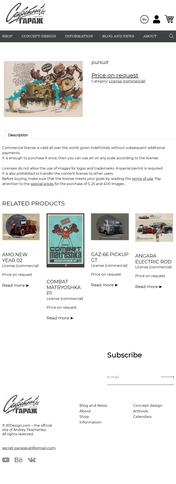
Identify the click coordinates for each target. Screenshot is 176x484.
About (85, 411)
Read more (13, 285)
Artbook (140, 411)
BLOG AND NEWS (118, 36)
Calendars (142, 416)
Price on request (114, 75)
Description (18, 135)
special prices (42, 184)
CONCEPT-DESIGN (39, 36)
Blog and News (93, 405)
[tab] (18, 135)
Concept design (147, 405)
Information (90, 422)
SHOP (7, 36)
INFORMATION (79, 36)
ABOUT (150, 36)
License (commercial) (127, 81)
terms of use (142, 179)
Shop (84, 416)
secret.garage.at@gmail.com (29, 448)
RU (144, 19)
